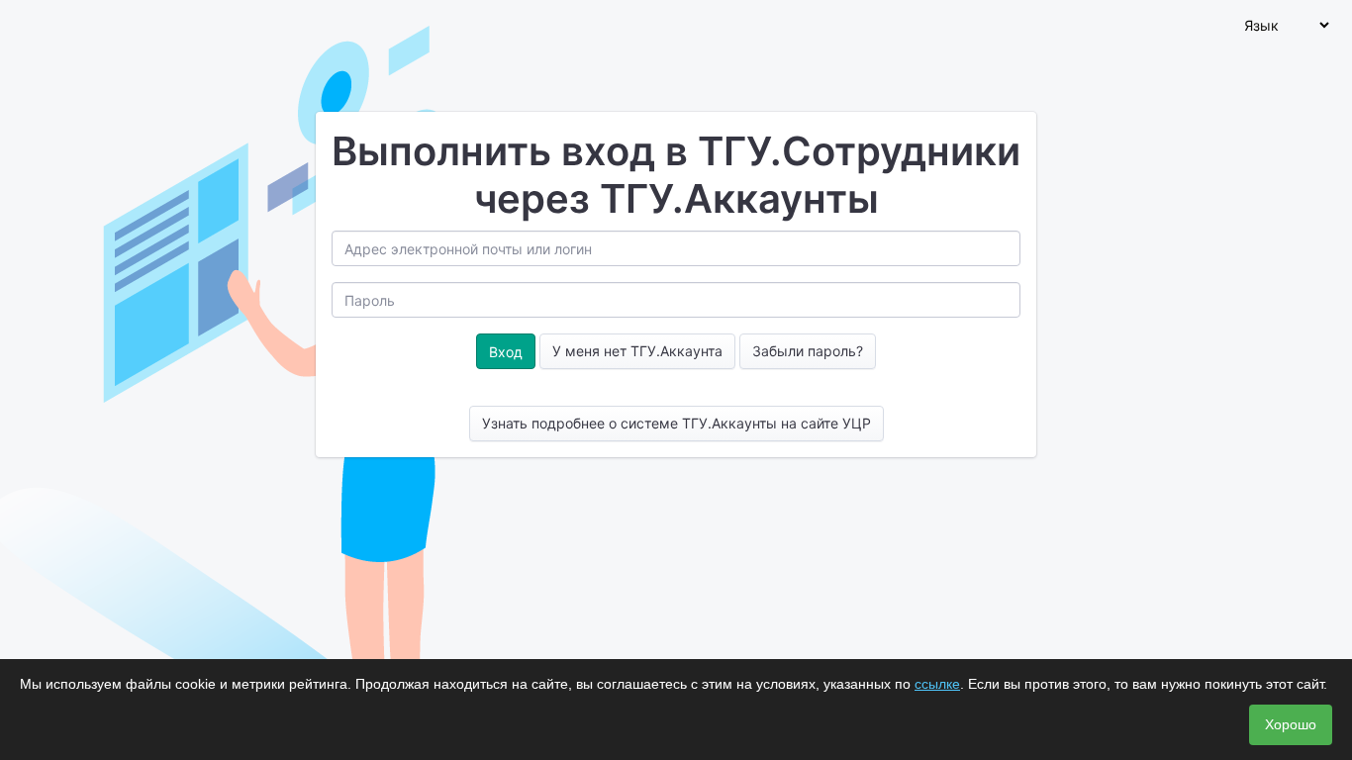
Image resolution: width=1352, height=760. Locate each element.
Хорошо (1290, 724)
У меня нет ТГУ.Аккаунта (637, 350)
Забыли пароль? (807, 350)
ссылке (937, 684)
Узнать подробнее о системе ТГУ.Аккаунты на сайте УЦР (676, 423)
